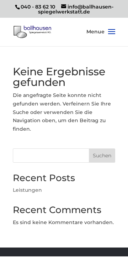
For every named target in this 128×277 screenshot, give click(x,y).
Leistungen (27, 190)
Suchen (102, 155)
